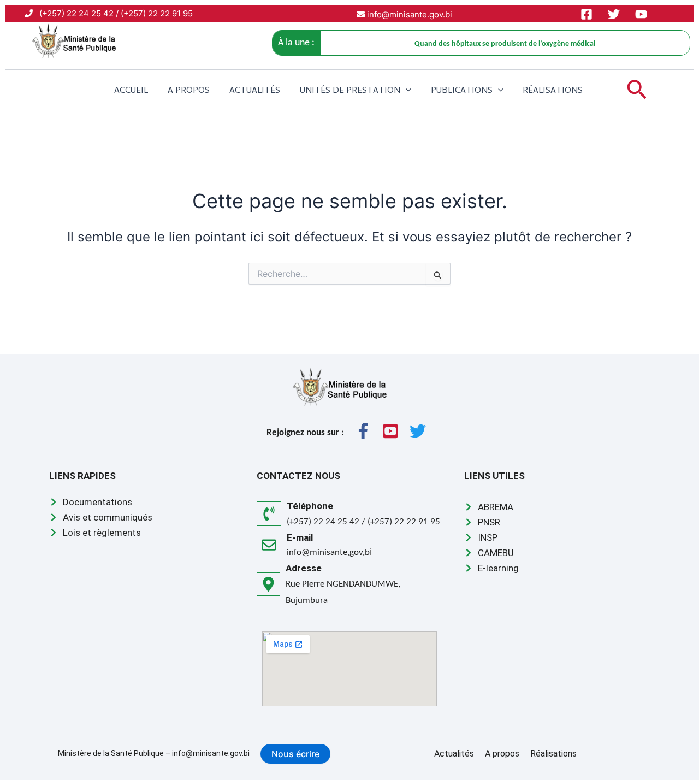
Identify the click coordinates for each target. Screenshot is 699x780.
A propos (189, 91)
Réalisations (553, 91)
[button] (405, 91)
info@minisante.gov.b (328, 552)
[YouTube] (641, 14)
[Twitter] (614, 14)
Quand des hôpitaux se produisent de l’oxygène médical (504, 44)
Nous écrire (295, 753)
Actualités (254, 91)
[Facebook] (586, 14)
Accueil (131, 91)
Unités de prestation (350, 91)
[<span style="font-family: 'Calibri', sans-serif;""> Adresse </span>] (268, 584)
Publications (462, 91)
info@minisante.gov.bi (408, 14)
